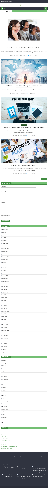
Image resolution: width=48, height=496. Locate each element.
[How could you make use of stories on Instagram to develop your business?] (24, 71)
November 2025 (5, 251)
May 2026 (4, 237)
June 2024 (4, 297)
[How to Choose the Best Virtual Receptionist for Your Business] (24, 30)
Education (4, 376)
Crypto (3, 371)
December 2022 (5, 330)
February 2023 (5, 324)
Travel (3, 422)
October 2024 (5, 286)
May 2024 (4, 300)
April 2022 (4, 341)
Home (2, 433)
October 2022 (5, 335)
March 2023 (4, 322)
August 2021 (4, 349)
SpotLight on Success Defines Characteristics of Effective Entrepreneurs (24, 127)
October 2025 (5, 254)
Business (4, 365)
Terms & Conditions (5, 440)
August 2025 (5, 259)
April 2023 (4, 319)
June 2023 (4, 316)
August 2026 (5, 229)
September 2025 (5, 256)
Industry (4, 395)
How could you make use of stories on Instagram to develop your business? (24, 86)
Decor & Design (5, 373)
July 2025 (4, 262)
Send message (5, 220)
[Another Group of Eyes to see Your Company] (24, 151)
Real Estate (4, 406)
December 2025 (5, 248)
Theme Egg (32, 487)
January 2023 (5, 327)
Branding (4, 360)
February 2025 (5, 275)
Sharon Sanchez (24, 55)
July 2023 (4, 314)
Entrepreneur (24, 125)
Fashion (4, 382)
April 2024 (4, 303)
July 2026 (4, 232)
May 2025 (4, 267)
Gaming (4, 387)
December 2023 (5, 311)
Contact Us (3, 431)
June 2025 (4, 265)
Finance (4, 384)
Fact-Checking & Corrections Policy (9, 446)
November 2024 (5, 284)
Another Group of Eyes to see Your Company (24, 165)
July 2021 (4, 352)
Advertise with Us (4, 438)
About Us (3, 434)
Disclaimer (3, 442)
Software (4, 412)
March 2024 (4, 305)
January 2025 (5, 278)
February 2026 (5, 243)
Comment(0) (34, 55)
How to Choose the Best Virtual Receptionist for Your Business (24, 48)
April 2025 (4, 270)
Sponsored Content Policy (6, 448)
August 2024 (5, 292)
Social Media (5, 409)
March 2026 (4, 240)
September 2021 (5, 346)
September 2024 (6, 289)
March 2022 (4, 343)
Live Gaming (5, 401)
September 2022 (5, 338)
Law (3, 398)
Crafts (3, 368)
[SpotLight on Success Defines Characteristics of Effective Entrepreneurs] (24, 110)
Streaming (4, 417)
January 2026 (5, 246)
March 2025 (4, 273)
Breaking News (5, 363)
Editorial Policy (4, 444)
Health (3, 390)
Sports (3, 414)
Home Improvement (6, 393)
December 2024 (5, 281)
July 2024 (4, 295)
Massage (4, 403)
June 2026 (4, 235)
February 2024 (5, 308)
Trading (4, 420)
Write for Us (3, 436)
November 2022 (5, 333)
